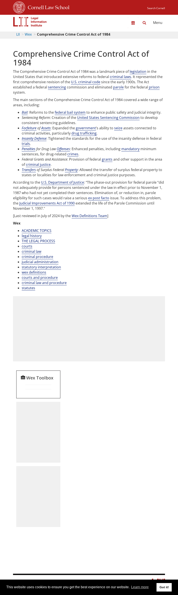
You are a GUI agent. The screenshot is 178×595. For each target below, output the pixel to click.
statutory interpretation (41, 267)
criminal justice (38, 164)
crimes (72, 154)
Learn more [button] (140, 587)
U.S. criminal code (85, 82)
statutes (28, 288)
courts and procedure (40, 277)
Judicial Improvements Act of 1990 (47, 203)
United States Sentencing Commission (108, 117)
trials (26, 143)
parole (118, 87)
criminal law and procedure (44, 282)
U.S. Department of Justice (62, 182)
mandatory (130, 148)
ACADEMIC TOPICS (36, 230)
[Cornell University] (19, 6)
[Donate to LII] (133, 23)
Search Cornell (156, 8)
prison (154, 87)
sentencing (57, 87)
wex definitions (34, 272)
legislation (138, 71)
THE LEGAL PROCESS (38, 241)
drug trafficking (84, 133)
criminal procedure (37, 256)
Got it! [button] (164, 587)
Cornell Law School (47, 6)
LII (18, 34)
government (86, 128)
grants (107, 159)
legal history (32, 235)
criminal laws (120, 76)
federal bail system (70, 112)
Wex (28, 34)
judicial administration (40, 261)
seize (118, 128)
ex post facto (98, 198)
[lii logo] (30, 22)
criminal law (31, 251)
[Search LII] (144, 23)
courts (27, 246)
